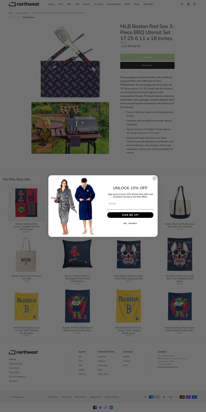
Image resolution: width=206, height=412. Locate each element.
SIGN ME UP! (130, 215)
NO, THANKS (130, 223)
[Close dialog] (154, 178)
